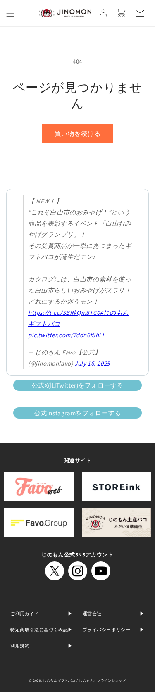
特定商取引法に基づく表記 (39, 630)
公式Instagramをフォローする (77, 413)
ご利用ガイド (24, 613)
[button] (10, 13)
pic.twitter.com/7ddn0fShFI (66, 335)
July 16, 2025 (92, 363)
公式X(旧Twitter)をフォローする (78, 385)
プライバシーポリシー (107, 630)
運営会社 (92, 613)
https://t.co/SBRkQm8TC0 (64, 312)
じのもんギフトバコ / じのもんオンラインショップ (84, 680)
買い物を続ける (78, 134)
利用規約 (19, 646)
